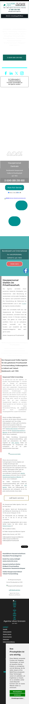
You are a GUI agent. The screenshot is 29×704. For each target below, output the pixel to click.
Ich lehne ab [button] (17, 695)
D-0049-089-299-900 (14, 57)
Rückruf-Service (7, 526)
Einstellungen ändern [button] (17, 698)
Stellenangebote (7, 631)
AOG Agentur (15, 442)
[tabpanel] (14, 33)
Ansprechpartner (7, 636)
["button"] (21, 205)
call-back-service (14, 590)
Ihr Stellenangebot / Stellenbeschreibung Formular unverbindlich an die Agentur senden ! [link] (14, 81)
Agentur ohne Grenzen (12, 428)
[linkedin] (11, 73)
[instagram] (22, 73)
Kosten (24, 303)
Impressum (6, 639)
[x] (17, 73)
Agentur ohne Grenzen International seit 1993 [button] (14, 69)
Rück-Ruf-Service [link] (15, 187)
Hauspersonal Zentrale (14, 164)
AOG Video (14, 228)
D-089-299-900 (14, 9)
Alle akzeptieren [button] (17, 691)
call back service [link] (14, 50)
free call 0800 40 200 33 (14, 65)
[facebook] (6, 73)
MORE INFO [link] (14, 264)
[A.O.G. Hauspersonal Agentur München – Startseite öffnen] (14, 4)
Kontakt (5, 629)
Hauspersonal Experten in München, (12, 477)
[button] (14, 180)
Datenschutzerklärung (9, 642)
